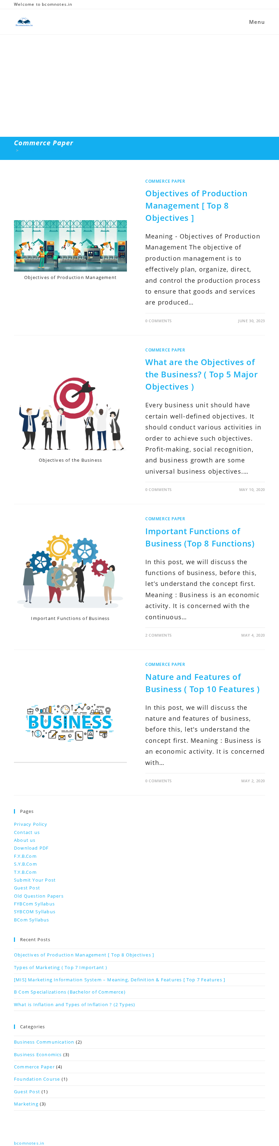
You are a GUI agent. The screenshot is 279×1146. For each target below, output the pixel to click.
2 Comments (158, 635)
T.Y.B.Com (25, 872)
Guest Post (27, 888)
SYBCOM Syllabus (34, 911)
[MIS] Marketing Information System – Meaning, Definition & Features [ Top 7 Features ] (119, 980)
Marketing (26, 1104)
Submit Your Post (35, 880)
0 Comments (158, 320)
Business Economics (38, 1054)
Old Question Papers (39, 896)
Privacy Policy (30, 824)
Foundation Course (37, 1079)
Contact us (27, 832)
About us (25, 840)
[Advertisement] (139, 85)
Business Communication (44, 1042)
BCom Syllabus (31, 920)
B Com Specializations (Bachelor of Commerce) (70, 992)
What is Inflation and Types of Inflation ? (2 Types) (74, 1004)
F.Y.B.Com (25, 856)
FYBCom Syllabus (34, 904)
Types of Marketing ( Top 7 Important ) (61, 967)
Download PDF (31, 848)
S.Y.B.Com (25, 864)
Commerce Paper (41, 150)
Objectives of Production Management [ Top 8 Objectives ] (196, 205)
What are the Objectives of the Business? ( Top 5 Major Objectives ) (201, 374)
